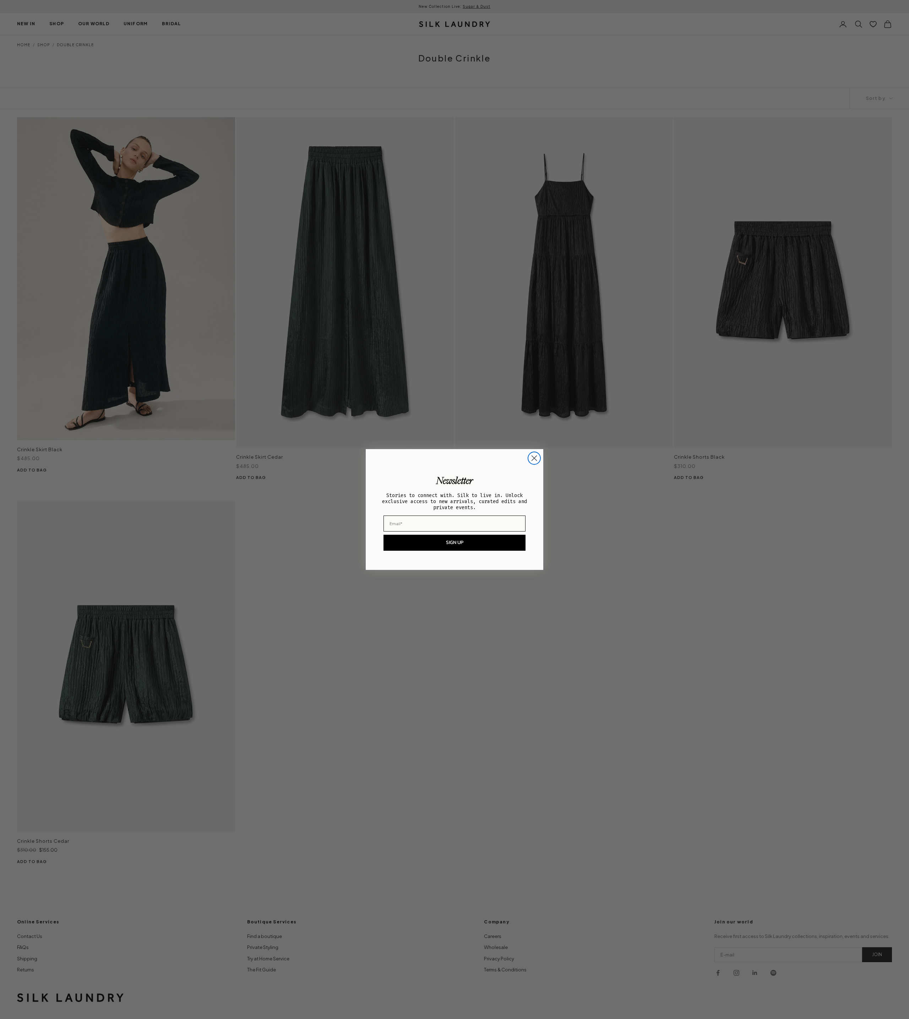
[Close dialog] (534, 458)
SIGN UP (454, 542)
